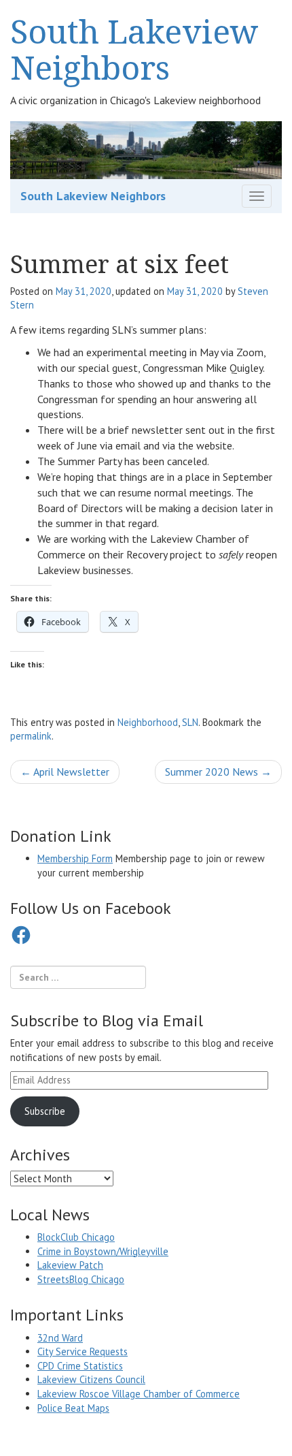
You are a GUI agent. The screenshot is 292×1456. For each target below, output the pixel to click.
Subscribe (44, 1111)
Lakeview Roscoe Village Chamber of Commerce (138, 1393)
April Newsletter (64, 771)
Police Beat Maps (73, 1408)
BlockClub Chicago (76, 1237)
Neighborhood (147, 722)
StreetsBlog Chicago (80, 1279)
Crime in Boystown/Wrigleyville (102, 1251)
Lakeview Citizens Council (91, 1379)
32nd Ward (60, 1337)
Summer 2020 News (218, 771)
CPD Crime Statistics (80, 1365)
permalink (31, 735)
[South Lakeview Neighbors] (146, 149)
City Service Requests (82, 1351)
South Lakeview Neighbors (134, 49)
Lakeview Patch (70, 1265)
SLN (190, 722)
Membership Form (75, 858)
